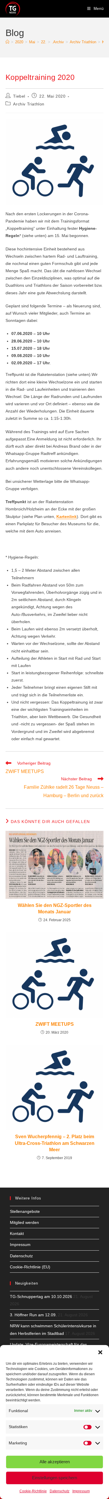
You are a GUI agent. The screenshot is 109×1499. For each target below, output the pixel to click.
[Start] (7, 42)
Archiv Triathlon (28, 104)
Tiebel (19, 96)
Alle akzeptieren (55, 1461)
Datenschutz (59, 1491)
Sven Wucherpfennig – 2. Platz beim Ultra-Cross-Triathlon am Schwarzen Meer (54, 1143)
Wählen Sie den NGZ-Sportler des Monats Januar (55, 908)
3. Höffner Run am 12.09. (33, 1314)
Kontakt (17, 1233)
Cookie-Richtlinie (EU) (30, 1267)
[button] (100, 1352)
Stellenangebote (25, 1211)
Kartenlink (66, 516)
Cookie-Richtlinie (33, 1491)
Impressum (81, 1491)
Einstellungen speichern (54, 1477)
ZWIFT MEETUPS (54, 1024)
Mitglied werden (24, 1222)
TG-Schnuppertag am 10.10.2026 (41, 1296)
